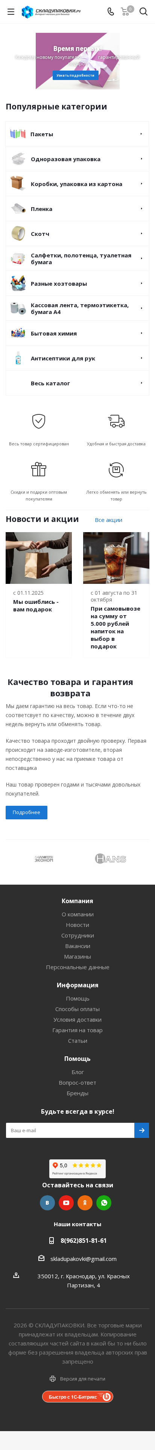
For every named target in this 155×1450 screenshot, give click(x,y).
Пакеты (41, 134)
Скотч (40, 233)
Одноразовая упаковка (65, 159)
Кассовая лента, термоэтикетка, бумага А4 (80, 308)
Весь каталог (50, 383)
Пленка (41, 208)
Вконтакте (47, 1202)
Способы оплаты (77, 1009)
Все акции (108, 519)
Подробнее (26, 812)
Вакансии (77, 946)
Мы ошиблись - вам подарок (36, 605)
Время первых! (77, 48)
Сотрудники (77, 935)
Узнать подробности (75, 75)
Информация (78, 985)
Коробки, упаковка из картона (76, 184)
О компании (78, 914)
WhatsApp (103, 1202)
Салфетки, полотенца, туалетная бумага (81, 258)
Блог (77, 1072)
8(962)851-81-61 (84, 1240)
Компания (77, 901)
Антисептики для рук (63, 358)
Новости (77, 924)
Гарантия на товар (77, 1030)
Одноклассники (85, 1202)
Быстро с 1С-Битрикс (73, 1396)
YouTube (66, 1202)
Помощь (78, 998)
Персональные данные (77, 967)
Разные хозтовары (59, 283)
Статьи (77, 1040)
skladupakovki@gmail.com (83, 1258)
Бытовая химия (54, 333)
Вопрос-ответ (77, 1082)
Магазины (77, 956)
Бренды (77, 1093)
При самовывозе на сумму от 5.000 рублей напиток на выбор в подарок (115, 627)
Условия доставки (77, 1019)
